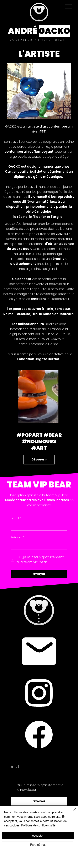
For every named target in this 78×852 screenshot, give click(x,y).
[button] (51, 417)
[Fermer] (72, 812)
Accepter (38, 835)
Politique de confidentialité (38, 825)
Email (16, 518)
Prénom (17, 537)
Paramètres (38, 844)
